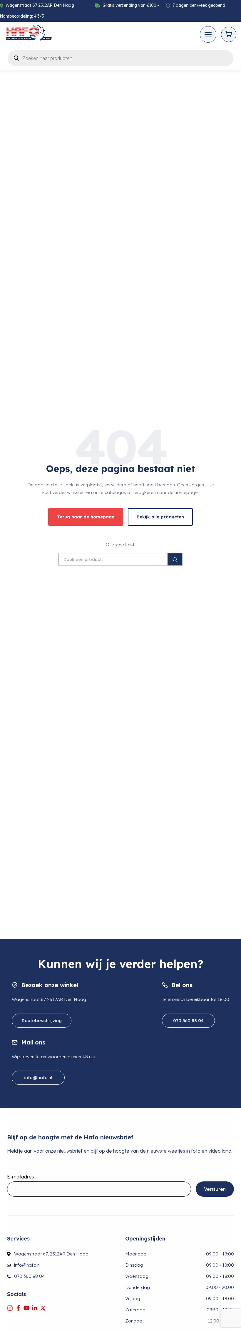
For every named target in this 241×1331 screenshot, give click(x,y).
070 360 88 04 (188, 1020)
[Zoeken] (175, 559)
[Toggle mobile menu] (208, 34)
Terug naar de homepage (85, 517)
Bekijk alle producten (160, 517)
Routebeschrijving (41, 1020)
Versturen (215, 1189)
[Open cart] (228, 34)
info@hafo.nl (38, 1077)
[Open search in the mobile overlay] (120, 57)
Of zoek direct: (120, 544)
